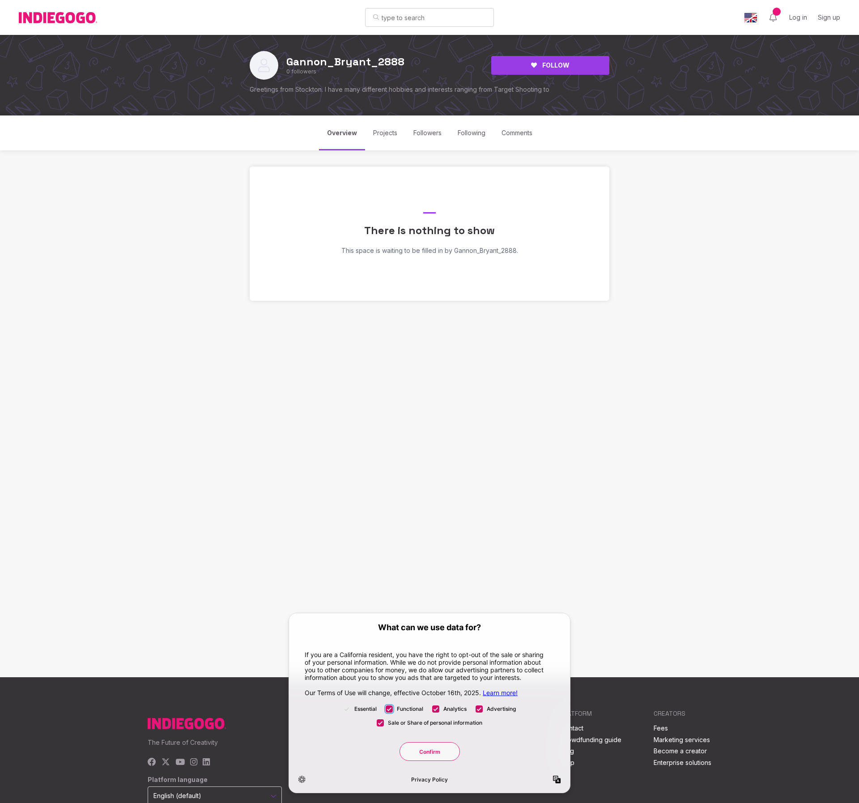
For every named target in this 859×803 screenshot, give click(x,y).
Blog (567, 751)
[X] (166, 762)
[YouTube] (180, 762)
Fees (661, 728)
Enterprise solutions (682, 762)
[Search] (376, 17)
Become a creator (680, 751)
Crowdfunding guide (591, 739)
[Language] (750, 17)
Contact (572, 728)
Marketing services (682, 739)
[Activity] (773, 17)
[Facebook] (152, 762)
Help (567, 762)
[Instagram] (193, 762)
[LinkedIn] (206, 762)
